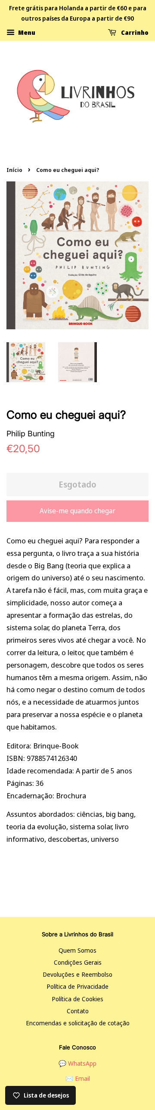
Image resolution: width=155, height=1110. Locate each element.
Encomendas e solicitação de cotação (78, 1023)
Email (82, 1078)
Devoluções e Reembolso (77, 974)
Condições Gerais (78, 962)
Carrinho (134, 32)
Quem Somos (77, 950)
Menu (26, 32)
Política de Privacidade (77, 986)
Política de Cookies (77, 999)
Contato (78, 1011)
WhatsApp (82, 1063)
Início (14, 170)
